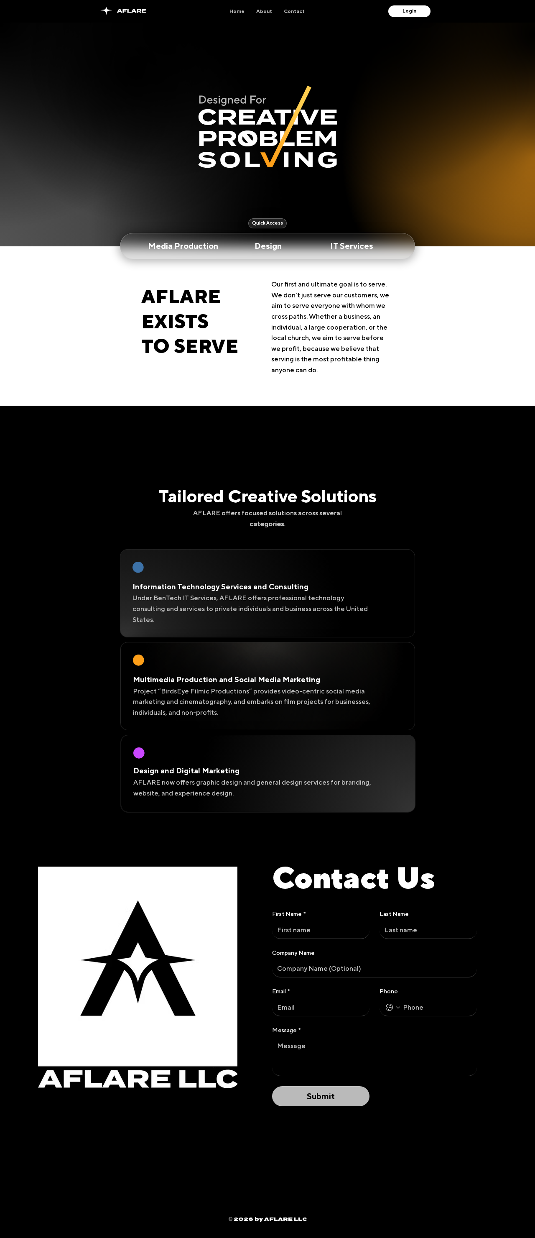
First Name (289, 914)
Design (268, 246)
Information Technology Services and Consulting (220, 586)
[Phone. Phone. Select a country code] (393, 1008)
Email (281, 991)
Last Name (394, 914)
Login (409, 11)
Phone (389, 991)
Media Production (183, 246)
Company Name (293, 952)
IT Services (351, 246)
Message (286, 1030)
